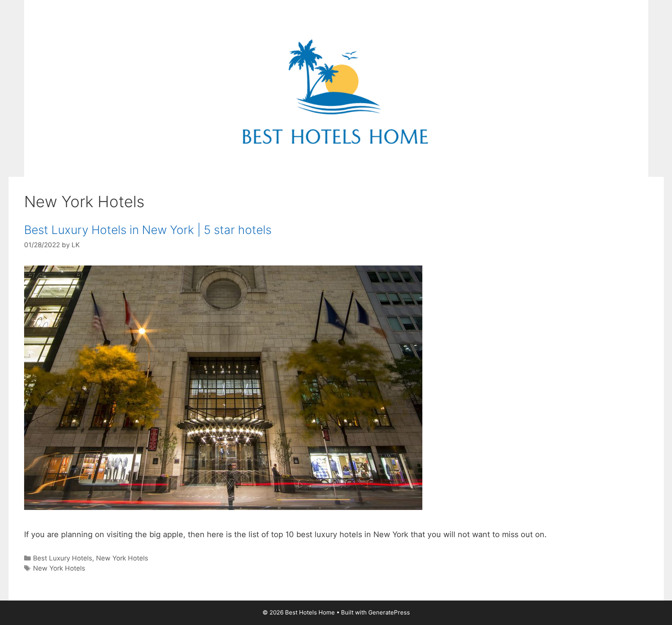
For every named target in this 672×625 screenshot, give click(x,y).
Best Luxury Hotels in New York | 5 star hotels (147, 230)
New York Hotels (122, 558)
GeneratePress (389, 612)
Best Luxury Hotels (62, 558)
